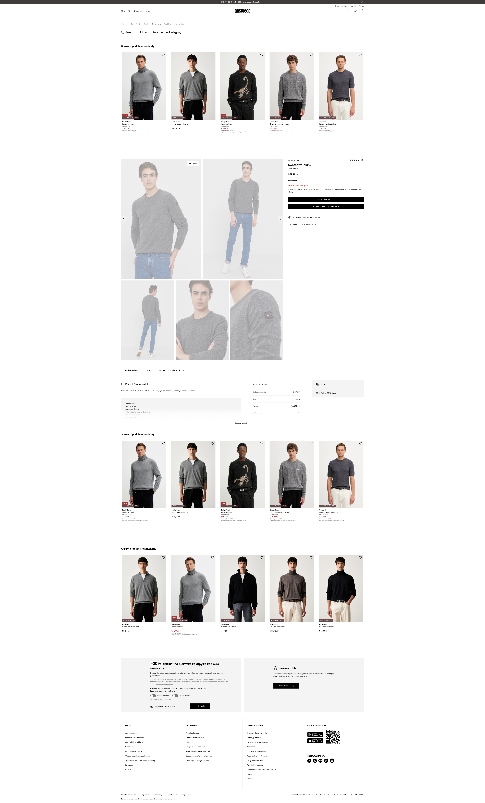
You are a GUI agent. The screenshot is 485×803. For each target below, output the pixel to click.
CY (317, 794)
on (129, 11)
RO (344, 794)
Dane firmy (158, 795)
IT (337, 794)
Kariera (128, 770)
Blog (188, 742)
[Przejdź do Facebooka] (309, 761)
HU (333, 794)
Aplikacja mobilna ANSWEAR (198, 751)
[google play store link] (315, 734)
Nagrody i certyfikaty (134, 742)
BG (313, 794)
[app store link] (315, 740)
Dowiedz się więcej (286, 686)
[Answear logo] (242, 11)
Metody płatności (254, 738)
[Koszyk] (362, 10)
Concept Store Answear (256, 751)
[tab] (172, 370)
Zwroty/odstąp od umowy (257, 742)
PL (341, 794)
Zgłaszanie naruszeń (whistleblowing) (140, 760)
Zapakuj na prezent (255, 765)
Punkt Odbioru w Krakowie (257, 756)
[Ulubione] (355, 10)
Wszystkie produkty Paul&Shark (326, 206)
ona (123, 11)
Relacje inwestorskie (133, 751)
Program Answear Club (195, 747)
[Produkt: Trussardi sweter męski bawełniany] (341, 86)
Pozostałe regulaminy (195, 738)
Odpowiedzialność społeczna (137, 756)
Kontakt (250, 779)
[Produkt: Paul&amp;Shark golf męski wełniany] (292, 588)
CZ (321, 794)
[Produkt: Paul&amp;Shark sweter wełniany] (144, 86)
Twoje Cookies (172, 795)
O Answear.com (131, 733)
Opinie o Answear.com (134, 738)
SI (348, 794)
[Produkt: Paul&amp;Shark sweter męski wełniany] (193, 86)
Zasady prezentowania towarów (199, 756)
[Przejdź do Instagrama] (315, 761)
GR (325, 794)
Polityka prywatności (128, 795)
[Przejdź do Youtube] (320, 761)
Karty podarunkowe (255, 760)
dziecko (138, 11)
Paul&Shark (293, 160)
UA (356, 794)
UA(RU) (361, 794)
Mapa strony (186, 795)
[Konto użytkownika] (348, 10)
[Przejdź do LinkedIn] (332, 760)
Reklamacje (252, 747)
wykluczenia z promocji (164, 684)
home (147, 11)
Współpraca (130, 747)
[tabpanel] (242, 400)
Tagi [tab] (149, 370)
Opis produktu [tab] (132, 370)
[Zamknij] (362, 2)
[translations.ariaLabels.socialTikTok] (326, 760)
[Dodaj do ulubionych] (163, 55)
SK (352, 794)
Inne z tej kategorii (325, 199)
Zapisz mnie (200, 706)
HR (329, 794)
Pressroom (129, 765)
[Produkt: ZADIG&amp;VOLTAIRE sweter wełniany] (242, 86)
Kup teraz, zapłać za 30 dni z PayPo (261, 770)
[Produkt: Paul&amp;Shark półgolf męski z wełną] (242, 588)
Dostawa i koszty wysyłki (257, 733)
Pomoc (249, 774)
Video (195, 163)
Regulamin (145, 795)
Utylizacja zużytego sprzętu (197, 760)
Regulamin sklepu (193, 733)
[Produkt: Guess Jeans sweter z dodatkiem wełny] (292, 86)
